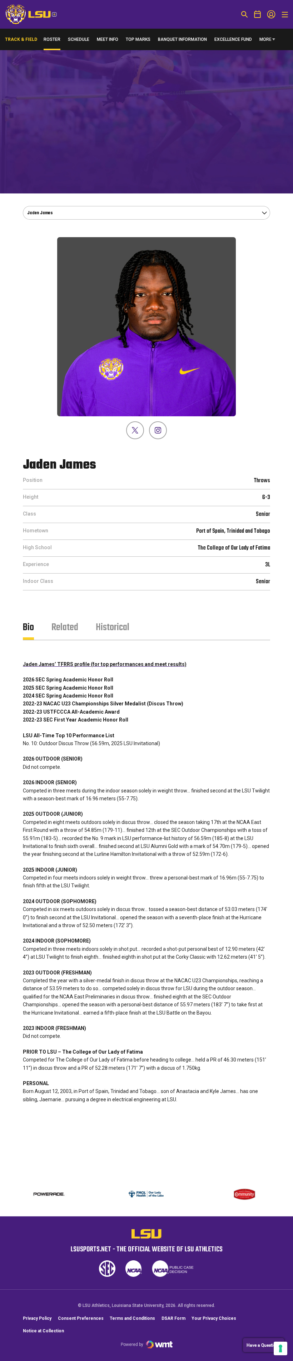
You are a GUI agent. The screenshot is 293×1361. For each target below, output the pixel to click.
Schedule (78, 39)
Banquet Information (182, 41)
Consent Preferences (81, 1318)
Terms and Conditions (132, 1318)
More (265, 39)
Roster (52, 39)
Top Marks (138, 39)
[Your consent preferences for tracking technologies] (280, 1348)
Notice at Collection (43, 1330)
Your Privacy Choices (214, 1318)
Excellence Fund (233, 41)
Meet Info (107, 39)
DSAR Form (173, 1318)
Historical (112, 627)
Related (64, 627)
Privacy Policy (37, 1318)
